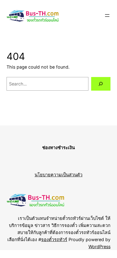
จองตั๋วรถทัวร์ (54, 239)
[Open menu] (107, 15)
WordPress (99, 246)
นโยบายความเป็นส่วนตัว (58, 174)
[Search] (100, 84)
